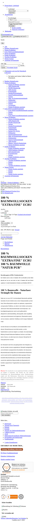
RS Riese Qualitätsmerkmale (9, 453)
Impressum (8, 424)
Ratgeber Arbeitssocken (8, 456)
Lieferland (11, 9)
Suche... (22, 65)
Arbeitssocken (12, 129)
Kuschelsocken (12, 153)
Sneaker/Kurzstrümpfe (15, 93)
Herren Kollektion (10, 53)
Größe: (3, 221)
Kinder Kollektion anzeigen (16, 148)
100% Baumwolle (13, 86)
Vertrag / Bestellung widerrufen (12, 449)
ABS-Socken (12, 90)
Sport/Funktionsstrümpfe (15, 95)
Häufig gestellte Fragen (8, 459)
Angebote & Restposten (12, 60)
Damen (10, 112)
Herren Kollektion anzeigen (16, 119)
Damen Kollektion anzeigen (16, 84)
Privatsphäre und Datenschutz (13, 437)
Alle (6, 46)
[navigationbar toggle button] (6, 36)
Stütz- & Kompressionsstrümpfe (17, 98)
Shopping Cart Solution (19, 518)
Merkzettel (8, 31)
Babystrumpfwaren (14, 152)
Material (7, 244)
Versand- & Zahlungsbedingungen (15, 430)
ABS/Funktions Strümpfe (16, 150)
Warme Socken (9, 59)
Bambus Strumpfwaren (11, 48)
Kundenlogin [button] (9, 14)
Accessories (11, 105)
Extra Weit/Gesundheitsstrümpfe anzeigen (20, 110)
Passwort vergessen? (18, 29)
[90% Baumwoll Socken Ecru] (10, 191)
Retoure (7, 427)
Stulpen (10, 103)
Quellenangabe (9, 439)
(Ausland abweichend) (24, 214)
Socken (10, 96)
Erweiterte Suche (12, 67)
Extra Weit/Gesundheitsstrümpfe (14, 52)
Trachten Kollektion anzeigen (17, 160)
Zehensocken (12, 102)
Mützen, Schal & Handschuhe (17, 143)
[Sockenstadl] (7, 34)
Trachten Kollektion (10, 57)
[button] (12, 5)
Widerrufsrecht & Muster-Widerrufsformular (18, 436)
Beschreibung (9, 242)
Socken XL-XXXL (14, 131)
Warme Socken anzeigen (15, 169)
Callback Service (10, 432)
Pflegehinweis (9, 245)
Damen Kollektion (10, 50)
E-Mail (10, 20)
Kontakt (7, 429)
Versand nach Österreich (12, 425)
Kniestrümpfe (12, 91)
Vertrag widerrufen (6, 518)
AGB (6, 434)
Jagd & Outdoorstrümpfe (15, 140)
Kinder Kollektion (10, 55)
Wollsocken (11, 100)
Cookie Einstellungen (11, 442)
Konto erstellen (16, 28)
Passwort (11, 22)
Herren (10, 114)
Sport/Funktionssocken (15, 134)
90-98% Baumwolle (14, 88)
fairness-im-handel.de (18, 470)
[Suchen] (19, 66)
